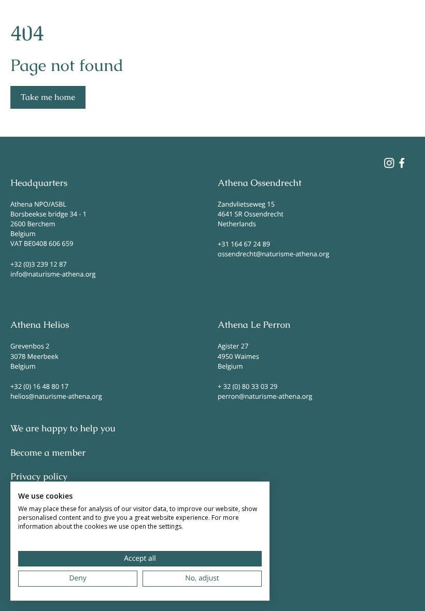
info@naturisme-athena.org (53, 274)
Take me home (48, 97)
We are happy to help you (63, 428)
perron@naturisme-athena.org (265, 396)
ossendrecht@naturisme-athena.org (273, 253)
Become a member (48, 453)
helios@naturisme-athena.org (56, 396)
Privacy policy (38, 477)
